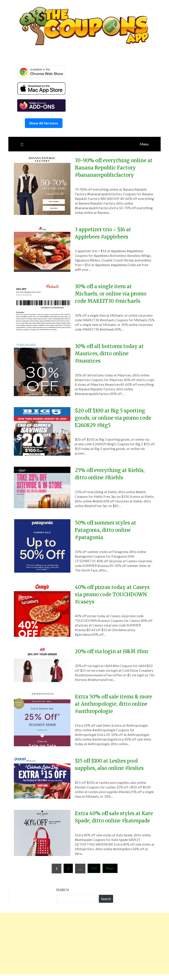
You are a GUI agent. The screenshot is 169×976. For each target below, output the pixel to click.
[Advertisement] (84, 943)
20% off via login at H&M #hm (111, 651)
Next (110, 868)
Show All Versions (43, 123)
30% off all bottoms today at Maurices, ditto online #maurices (109, 353)
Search (62, 890)
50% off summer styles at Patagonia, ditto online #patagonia (105, 530)
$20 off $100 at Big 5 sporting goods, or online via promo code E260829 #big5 (113, 418)
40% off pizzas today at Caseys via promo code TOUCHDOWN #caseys (112, 594)
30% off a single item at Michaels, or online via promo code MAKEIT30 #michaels (110, 293)
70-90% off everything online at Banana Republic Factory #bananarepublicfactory (113, 167)
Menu (144, 144)
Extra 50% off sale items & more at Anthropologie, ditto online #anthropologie (113, 704)
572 (94, 868)
